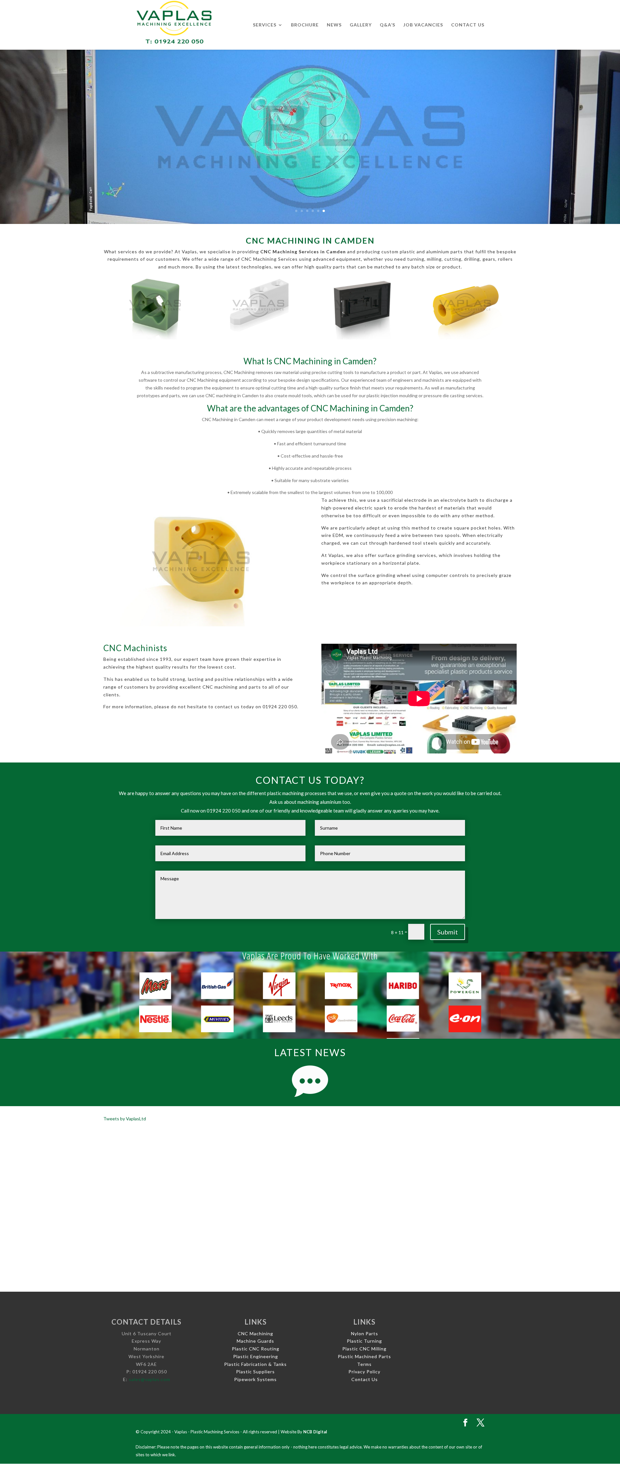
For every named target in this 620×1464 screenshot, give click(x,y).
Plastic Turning (364, 1341)
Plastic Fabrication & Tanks (255, 1364)
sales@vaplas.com (149, 1379)
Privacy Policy (364, 1371)
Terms (364, 1364)
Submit (447, 932)
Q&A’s (387, 25)
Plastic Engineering (255, 1356)
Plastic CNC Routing (255, 1348)
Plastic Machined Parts (364, 1356)
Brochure (305, 25)
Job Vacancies (423, 25)
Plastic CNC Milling (364, 1348)
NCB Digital (315, 1431)
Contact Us (467, 25)
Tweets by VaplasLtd (124, 1118)
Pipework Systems (255, 1379)
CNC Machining (255, 1333)
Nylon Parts (364, 1333)
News (334, 25)
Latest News (310, 1052)
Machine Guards (255, 1341)
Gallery (361, 25)
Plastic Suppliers (255, 1371)
